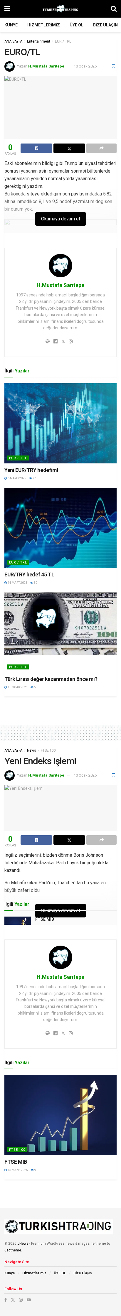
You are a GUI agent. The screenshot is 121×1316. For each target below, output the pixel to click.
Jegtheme (12, 1250)
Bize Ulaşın (105, 25)
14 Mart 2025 (17, 582)
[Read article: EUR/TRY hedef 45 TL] (60, 528)
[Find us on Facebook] (5, 1300)
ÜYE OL (76, 25)
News (31, 750)
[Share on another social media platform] (101, 148)
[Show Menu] (7, 9)
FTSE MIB (44, 919)
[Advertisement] (60, 706)
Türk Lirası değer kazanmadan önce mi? (51, 679)
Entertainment (38, 41)
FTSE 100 (48, 750)
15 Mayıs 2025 (17, 1170)
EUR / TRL (63, 41)
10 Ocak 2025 (85, 66)
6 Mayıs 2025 (16, 478)
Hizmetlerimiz (43, 25)
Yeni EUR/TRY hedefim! (31, 470)
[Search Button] (114, 9)
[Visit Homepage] (60, 9)
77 (34, 478)
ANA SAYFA (13, 41)
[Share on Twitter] (69, 148)
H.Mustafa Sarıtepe (46, 66)
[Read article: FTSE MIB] (60, 1115)
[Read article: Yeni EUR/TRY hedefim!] (60, 423)
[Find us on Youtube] (29, 1300)
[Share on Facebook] (36, 148)
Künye (11, 25)
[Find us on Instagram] (21, 1300)
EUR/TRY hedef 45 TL (29, 574)
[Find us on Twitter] (13, 1300)
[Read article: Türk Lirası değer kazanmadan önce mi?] (60, 632)
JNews (22, 1243)
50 (35, 582)
